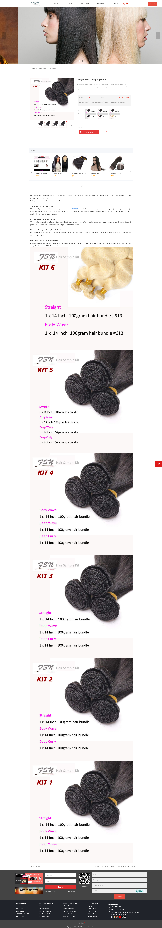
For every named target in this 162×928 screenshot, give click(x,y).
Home (33, 68)
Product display (42, 68)
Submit (119, 896)
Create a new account (50, 891)
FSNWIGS (74, 209)
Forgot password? (71, 891)
